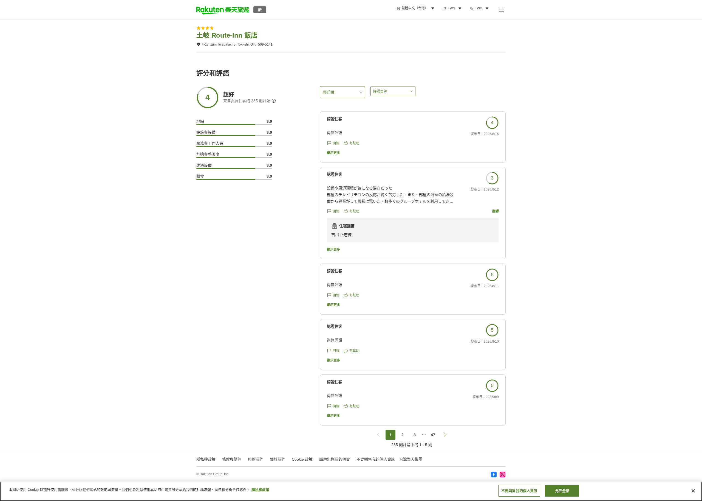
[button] (222, 9)
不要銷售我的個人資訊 (375, 459)
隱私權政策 (260, 490)
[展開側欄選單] (501, 9)
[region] (351, 491)
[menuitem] (416, 8)
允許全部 (562, 491)
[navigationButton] (378, 435)
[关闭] (693, 491)
